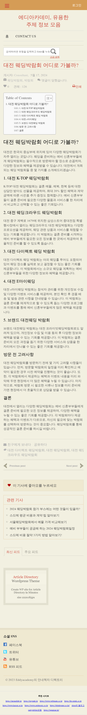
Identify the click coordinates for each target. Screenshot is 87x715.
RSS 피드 (15, 666)
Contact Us (26, 36)
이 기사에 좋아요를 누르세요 (35, 485)
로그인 (76, 5)
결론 (21, 130)
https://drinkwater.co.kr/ (60, 705)
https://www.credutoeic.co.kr (36, 705)
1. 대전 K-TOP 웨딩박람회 (32, 108)
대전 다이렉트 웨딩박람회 (26, 450)
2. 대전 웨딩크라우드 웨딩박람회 (35, 111)
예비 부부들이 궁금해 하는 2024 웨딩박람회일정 (42, 528)
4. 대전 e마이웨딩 (27, 119)
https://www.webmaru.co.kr (51, 701)
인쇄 (78, 86)
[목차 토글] (47, 98)
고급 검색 (54, 57)
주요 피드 (31, 552)
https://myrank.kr (31, 701)
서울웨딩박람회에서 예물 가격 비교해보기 (38, 522)
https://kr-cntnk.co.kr (73, 701)
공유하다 (40, 444)
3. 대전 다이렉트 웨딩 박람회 (33, 115)
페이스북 (15, 645)
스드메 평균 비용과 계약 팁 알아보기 (34, 515)
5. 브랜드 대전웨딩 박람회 (32, 122)
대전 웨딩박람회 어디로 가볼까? (28, 104)
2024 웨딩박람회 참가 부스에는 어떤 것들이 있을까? (45, 509)
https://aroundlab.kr (14, 701)
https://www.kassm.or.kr (13, 705)
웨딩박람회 (15, 80)
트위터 (14, 652)
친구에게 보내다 (19, 444)
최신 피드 (13, 552)
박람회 (28, 80)
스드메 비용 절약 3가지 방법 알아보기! (36, 535)
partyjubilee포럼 (35, 710)
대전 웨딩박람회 (58, 450)
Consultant (21, 75)
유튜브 (14, 659)
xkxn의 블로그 (78, 705)
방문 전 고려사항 (27, 126)
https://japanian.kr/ (51, 710)
